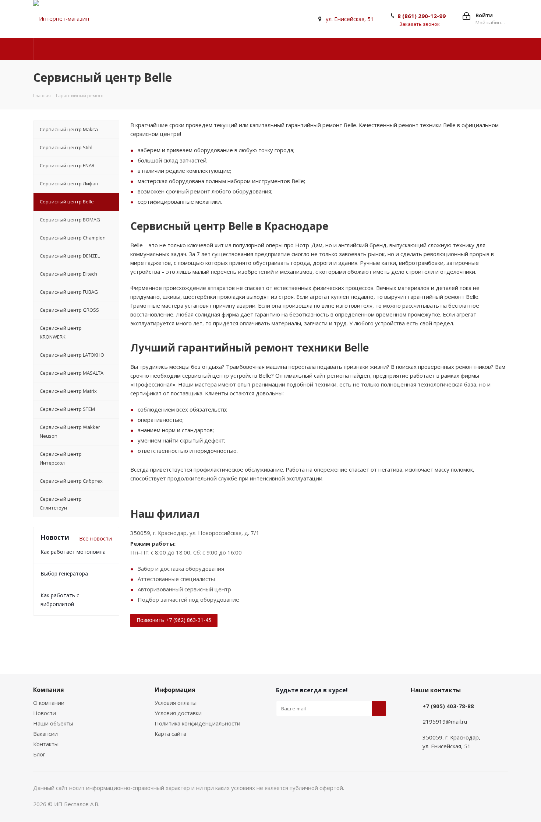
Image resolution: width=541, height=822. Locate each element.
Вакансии (45, 733)
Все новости (95, 538)
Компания (48, 690)
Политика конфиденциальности (197, 723)
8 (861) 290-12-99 (421, 16)
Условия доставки (178, 713)
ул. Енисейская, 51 (350, 18)
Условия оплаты (176, 702)
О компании (48, 702)
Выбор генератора (64, 573)
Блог (39, 754)
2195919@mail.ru (444, 721)
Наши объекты (53, 723)
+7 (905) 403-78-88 (448, 706)
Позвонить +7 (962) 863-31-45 (174, 619)
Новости (44, 713)
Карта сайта (170, 733)
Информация (175, 690)
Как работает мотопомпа (73, 551)
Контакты (46, 744)
